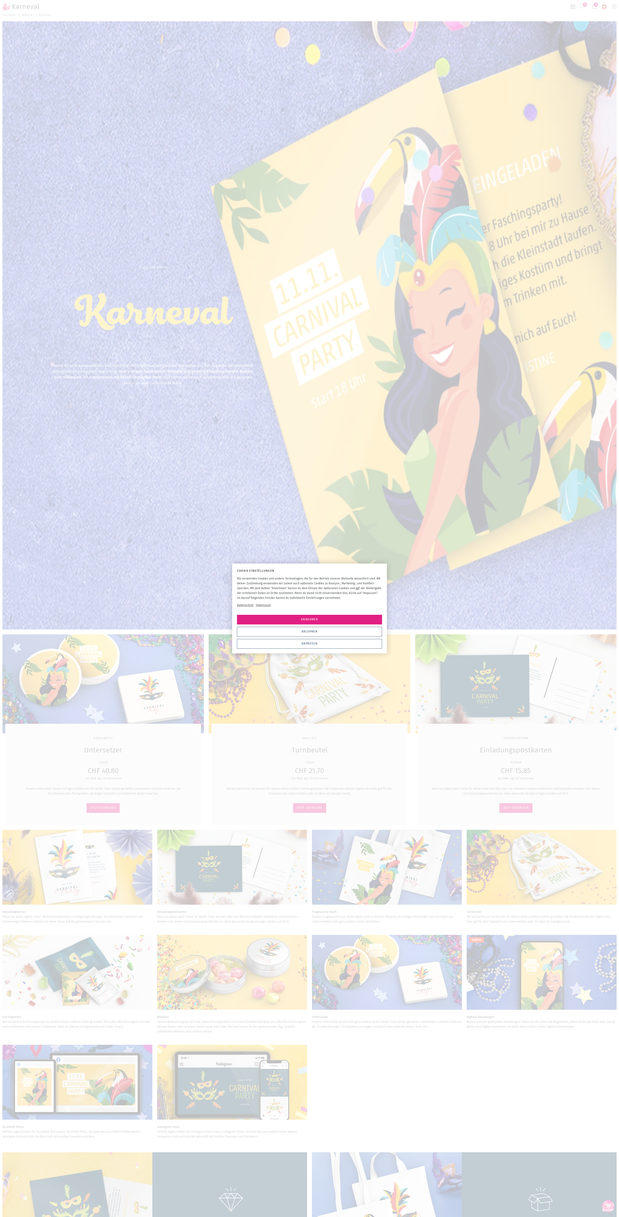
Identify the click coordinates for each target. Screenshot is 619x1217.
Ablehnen (309, 631)
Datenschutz (245, 605)
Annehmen (309, 619)
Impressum (263, 605)
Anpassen (309, 643)
